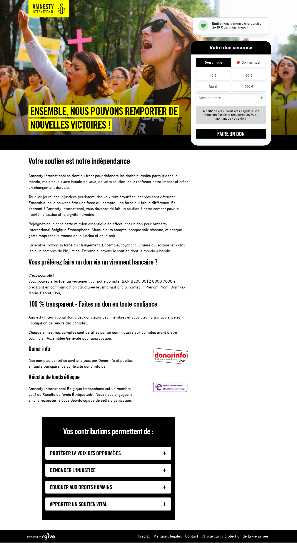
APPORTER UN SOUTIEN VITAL (78, 504)
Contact (191, 536)
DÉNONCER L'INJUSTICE (72, 470)
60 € (248, 75)
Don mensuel (250, 62)
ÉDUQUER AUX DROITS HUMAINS (81, 487)
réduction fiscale (215, 115)
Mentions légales (167, 536)
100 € (213, 86)
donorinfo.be (94, 366)
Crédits (144, 536)
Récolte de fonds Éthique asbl (67, 394)
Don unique (213, 62)
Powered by (34, 536)
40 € (213, 75)
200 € (249, 86)
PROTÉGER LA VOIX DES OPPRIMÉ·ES (85, 453)
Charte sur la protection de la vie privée (235, 536)
